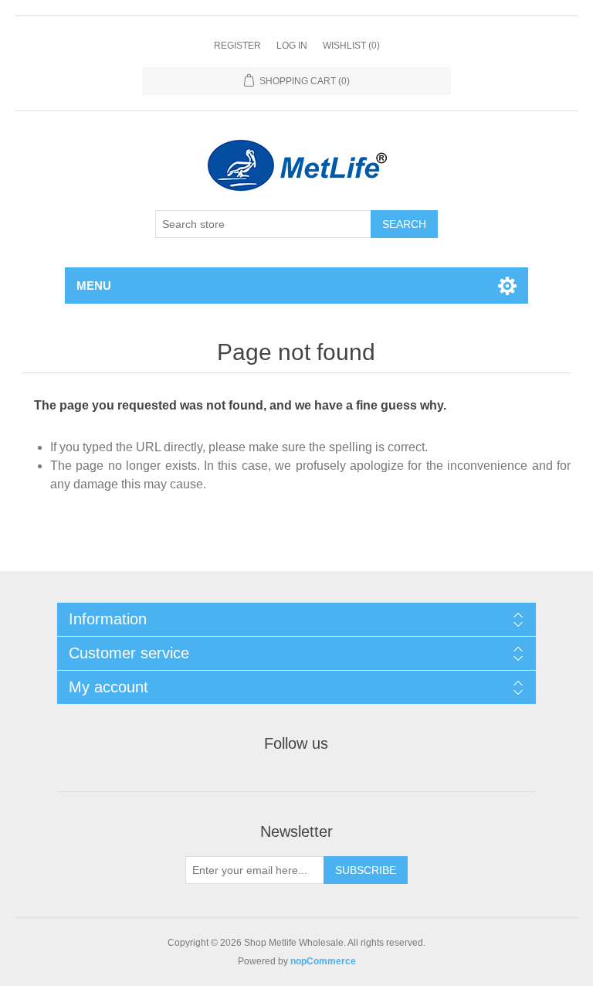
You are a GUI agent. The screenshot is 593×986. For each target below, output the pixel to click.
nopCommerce (323, 961)
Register (237, 45)
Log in (291, 45)
